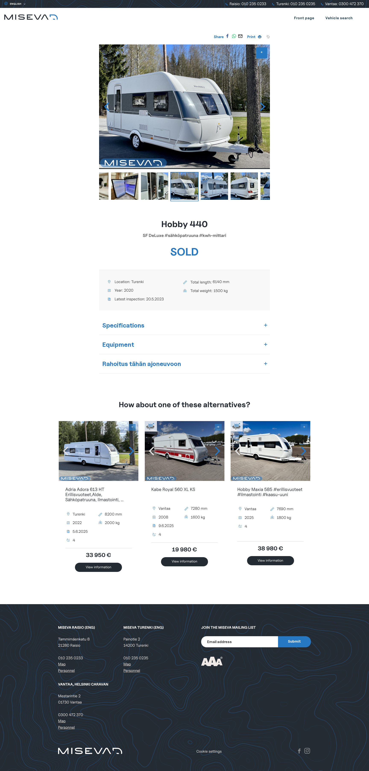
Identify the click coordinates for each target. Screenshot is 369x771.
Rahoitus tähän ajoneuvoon (141, 363)
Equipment (118, 344)
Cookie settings (209, 751)
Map (62, 664)
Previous (106, 106)
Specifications (123, 325)
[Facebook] (227, 36)
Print (251, 37)
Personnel (66, 670)
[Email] (240, 36)
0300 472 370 (70, 715)
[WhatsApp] (233, 36)
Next (262, 106)
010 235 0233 (70, 658)
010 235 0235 (135, 658)
